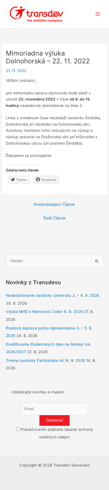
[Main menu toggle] (98, 14)
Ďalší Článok (54, 218)
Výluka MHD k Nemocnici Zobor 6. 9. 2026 (44, 311)
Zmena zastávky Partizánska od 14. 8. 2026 (45, 360)
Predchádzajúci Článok (54, 204)
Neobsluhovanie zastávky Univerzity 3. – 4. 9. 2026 (52, 295)
